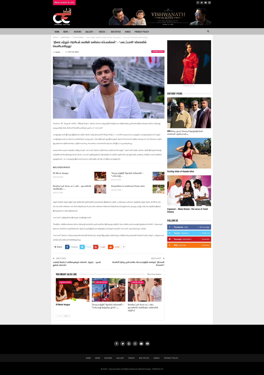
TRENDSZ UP (157, 369)
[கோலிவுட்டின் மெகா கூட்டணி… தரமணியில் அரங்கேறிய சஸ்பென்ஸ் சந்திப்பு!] (100, 189)
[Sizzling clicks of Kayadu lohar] (189, 153)
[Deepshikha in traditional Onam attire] (158, 189)
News (65, 31)
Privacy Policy (142, 31)
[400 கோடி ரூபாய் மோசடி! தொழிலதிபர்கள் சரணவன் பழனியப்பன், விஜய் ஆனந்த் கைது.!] (189, 112)
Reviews (77, 31)
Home (57, 31)
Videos (102, 31)
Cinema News (158, 51)
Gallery (89, 31)
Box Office (116, 31)
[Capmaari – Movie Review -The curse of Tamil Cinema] (189, 190)
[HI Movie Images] (100, 176)
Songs (128, 31)
